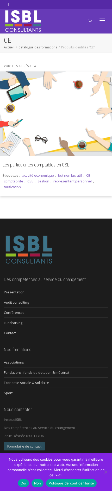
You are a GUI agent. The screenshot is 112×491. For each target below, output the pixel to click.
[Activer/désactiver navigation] (102, 20)
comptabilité (13, 181)
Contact (10, 333)
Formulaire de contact (24, 446)
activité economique (38, 175)
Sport (8, 392)
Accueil (9, 47)
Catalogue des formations (37, 47)
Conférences (14, 312)
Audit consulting (16, 302)
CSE (30, 181)
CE (88, 175)
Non (37, 483)
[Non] (105, 472)
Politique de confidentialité (71, 483)
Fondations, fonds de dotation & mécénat (36, 372)
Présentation (14, 292)
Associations (14, 362)
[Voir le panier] (89, 19)
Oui (23, 483)
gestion (43, 181)
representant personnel (72, 181)
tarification (12, 187)
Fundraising (13, 322)
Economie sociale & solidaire (26, 382)
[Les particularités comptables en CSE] (56, 113)
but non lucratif (70, 175)
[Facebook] (8, 4)
